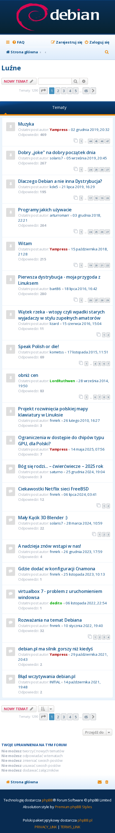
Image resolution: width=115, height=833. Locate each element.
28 (101, 300)
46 (101, 141)
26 (101, 169)
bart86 (55, 288)
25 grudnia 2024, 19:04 (85, 471)
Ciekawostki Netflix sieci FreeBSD (53, 489)
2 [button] (58, 90)
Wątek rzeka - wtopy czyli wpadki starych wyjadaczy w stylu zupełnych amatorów (61, 315)
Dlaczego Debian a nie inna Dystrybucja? (60, 181)
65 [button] (86, 90)
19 (101, 198)
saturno (56, 471)
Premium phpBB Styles (73, 806)
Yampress (58, 129)
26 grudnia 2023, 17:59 (83, 551)
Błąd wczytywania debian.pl (46, 676)
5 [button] (76, 90)
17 (90, 198)
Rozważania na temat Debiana (50, 620)
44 (90, 141)
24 (90, 169)
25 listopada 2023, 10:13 (84, 574)
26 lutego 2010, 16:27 (82, 420)
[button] (43, 90)
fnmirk (55, 420)
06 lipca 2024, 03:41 (80, 494)
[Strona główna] (57, 17)
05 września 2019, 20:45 (86, 158)
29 (107, 300)
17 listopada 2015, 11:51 (87, 352)
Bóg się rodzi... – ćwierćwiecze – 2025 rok (60, 466)
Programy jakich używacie (45, 210)
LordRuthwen (62, 380)
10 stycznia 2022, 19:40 (83, 625)
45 (96, 141)
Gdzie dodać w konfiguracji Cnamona (56, 569)
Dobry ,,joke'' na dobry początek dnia (56, 152)
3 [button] (64, 90)
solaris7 (56, 158)
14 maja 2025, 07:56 (88, 449)
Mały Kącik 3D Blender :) (43, 517)
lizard (54, 323)
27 (107, 169)
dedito (56, 602)
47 (107, 141)
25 (96, 169)
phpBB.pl (85, 820)
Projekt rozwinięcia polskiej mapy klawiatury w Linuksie (53, 412)
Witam (25, 243)
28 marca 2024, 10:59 (84, 523)
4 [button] (70, 90)
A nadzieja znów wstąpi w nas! (49, 546)
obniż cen (28, 375)
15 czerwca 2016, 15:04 (82, 323)
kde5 (54, 186)
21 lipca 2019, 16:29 (78, 186)
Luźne (11, 67)
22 (107, 265)
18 (96, 198)
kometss (57, 352)
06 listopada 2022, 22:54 (86, 602)
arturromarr (59, 215)
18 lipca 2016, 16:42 (80, 288)
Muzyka (26, 124)
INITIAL (55, 681)
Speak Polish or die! (38, 346)
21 (101, 265)
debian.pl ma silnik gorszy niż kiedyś (55, 649)
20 (107, 198)
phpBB (47, 800)
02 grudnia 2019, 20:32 (90, 129)
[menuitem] (18, 42)
